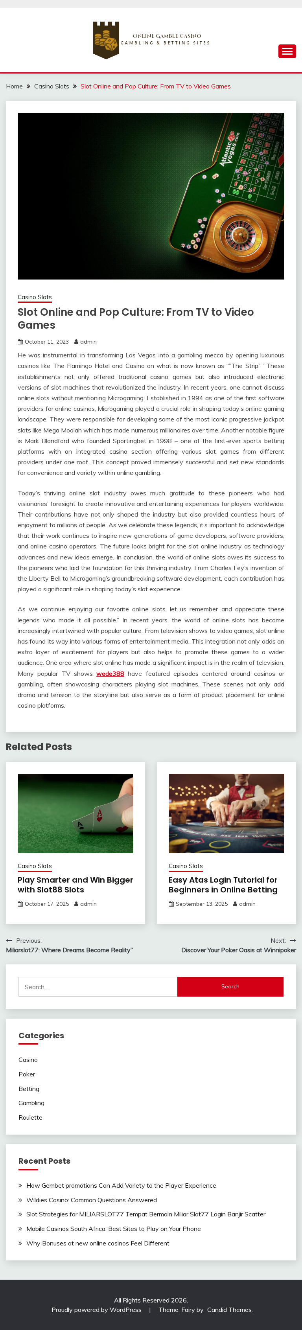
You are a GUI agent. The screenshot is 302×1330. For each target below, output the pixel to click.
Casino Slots (35, 297)
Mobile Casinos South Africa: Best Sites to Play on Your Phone (113, 1229)
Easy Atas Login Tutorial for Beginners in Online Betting (223, 884)
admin (88, 341)
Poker (26, 1074)
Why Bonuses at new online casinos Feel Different (97, 1243)
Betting (28, 1089)
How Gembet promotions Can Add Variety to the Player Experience (121, 1185)
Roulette (30, 1117)
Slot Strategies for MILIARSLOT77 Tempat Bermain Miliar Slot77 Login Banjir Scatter (145, 1214)
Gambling (31, 1103)
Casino (28, 1059)
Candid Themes (229, 1309)
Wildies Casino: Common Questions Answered (91, 1200)
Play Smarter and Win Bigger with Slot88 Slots (75, 884)
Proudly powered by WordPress (97, 1309)
